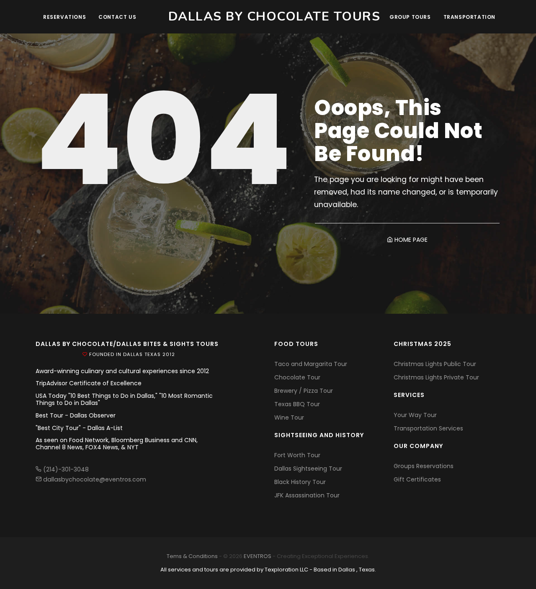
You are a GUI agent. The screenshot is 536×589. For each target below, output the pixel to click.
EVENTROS (257, 556)
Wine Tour (289, 417)
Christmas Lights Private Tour (436, 377)
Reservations (64, 16)
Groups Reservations (424, 466)
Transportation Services (428, 428)
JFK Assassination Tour (307, 495)
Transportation (469, 16)
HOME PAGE (410, 240)
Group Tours (410, 16)
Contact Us (117, 16)
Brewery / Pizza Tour (303, 391)
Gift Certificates (417, 479)
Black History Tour (300, 482)
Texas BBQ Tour (297, 404)
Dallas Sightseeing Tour (308, 468)
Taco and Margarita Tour (310, 364)
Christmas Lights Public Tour (435, 364)
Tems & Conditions (192, 556)
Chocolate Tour (297, 377)
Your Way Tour (415, 415)
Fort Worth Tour (297, 455)
